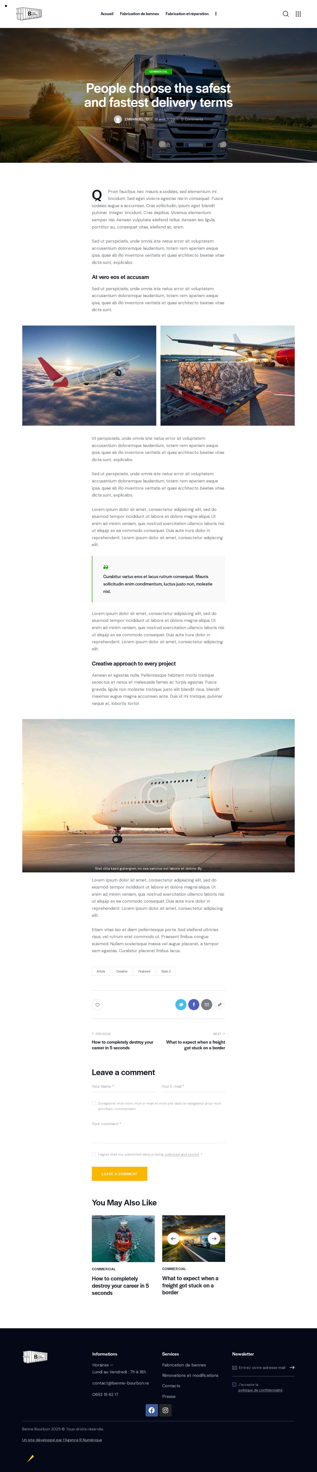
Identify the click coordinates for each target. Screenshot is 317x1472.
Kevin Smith (212, 868)
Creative (122, 971)
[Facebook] (152, 1410)
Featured (144, 971)
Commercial (158, 71)
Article (101, 971)
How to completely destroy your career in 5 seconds (120, 1285)
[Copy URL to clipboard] (219, 1004)
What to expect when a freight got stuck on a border (190, 1285)
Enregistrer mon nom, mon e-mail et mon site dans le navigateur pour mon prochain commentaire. (159, 1106)
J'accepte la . (260, 1387)
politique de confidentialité (260, 1390)
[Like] (98, 1004)
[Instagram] (165, 1410)
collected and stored (181, 1154)
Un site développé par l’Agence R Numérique (62, 1440)
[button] (173, 1238)
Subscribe (291, 1367)
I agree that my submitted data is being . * (150, 1154)
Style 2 (166, 971)
